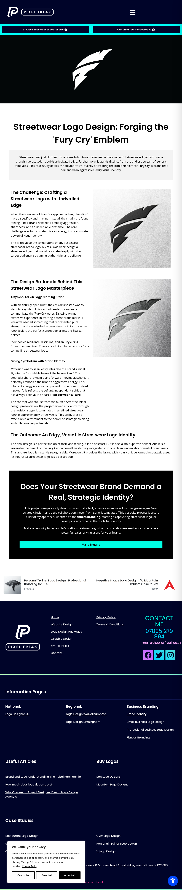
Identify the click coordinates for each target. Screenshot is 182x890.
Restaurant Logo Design (21, 836)
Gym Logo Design (108, 836)
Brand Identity (136, 714)
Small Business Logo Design (145, 722)
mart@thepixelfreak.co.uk (161, 643)
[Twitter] (159, 655)
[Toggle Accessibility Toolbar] (172, 880)
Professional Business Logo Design (150, 730)
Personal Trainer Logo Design (116, 844)
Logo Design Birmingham (83, 722)
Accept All (69, 875)
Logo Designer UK (17, 714)
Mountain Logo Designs (112, 784)
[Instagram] (170, 655)
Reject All (47, 875)
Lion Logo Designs (108, 777)
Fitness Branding (138, 737)
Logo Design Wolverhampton (86, 714)
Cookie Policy (29, 866)
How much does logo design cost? (29, 784)
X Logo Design (106, 851)
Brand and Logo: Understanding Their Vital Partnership (43, 777)
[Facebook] (148, 655)
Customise (23, 875)
